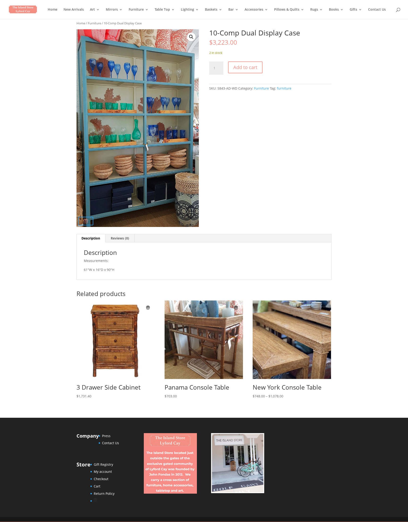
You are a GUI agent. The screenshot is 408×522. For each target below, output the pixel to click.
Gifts (353, 10)
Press (106, 436)
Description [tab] (90, 238)
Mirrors (112, 10)
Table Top (162, 10)
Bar (231, 10)
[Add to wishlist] (85, 221)
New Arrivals (74, 10)
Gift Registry (103, 464)
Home (52, 10)
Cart (97, 486)
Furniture (136, 10)
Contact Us (377, 10)
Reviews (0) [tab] (120, 238)
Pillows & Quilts (286, 10)
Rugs (314, 10)
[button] (191, 37)
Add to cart (245, 67)
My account (103, 471)
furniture (284, 88)
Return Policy (104, 493)
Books (334, 10)
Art (92, 10)
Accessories (254, 10)
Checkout (101, 479)
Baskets (211, 10)
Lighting (187, 10)
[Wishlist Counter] (104, 499)
